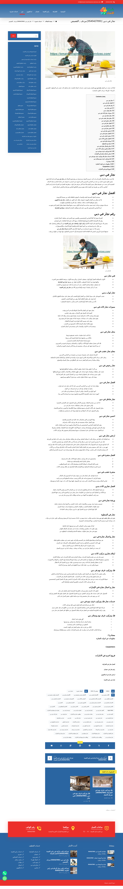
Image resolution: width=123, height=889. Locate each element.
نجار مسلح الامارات (96, 733)
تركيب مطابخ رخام (32, 86)
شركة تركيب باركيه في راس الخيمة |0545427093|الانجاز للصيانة (57, 852)
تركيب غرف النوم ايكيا (31, 74)
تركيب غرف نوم (19, 74)
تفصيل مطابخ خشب (32, 128)
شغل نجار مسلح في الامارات (53, 710)
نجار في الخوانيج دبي (54, 722)
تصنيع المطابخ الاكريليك (31, 90)
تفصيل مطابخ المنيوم (32, 124)
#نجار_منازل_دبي (74, 706)
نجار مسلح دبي (85, 733)
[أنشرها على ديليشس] (70, 745)
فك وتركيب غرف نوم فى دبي (105, 151)
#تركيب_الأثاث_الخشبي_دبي (95, 699)
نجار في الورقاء (54, 725)
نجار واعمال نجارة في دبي (105, 146)
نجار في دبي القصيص (87, 729)
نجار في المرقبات (75, 725)
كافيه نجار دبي (110, 714)
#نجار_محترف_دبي (96, 706)
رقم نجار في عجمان (109, 669)
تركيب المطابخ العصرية (18, 67)
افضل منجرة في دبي (107, 133)
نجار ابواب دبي (64, 714)
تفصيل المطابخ (21, 117)
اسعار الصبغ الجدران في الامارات (29, 51)
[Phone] (4, 873)
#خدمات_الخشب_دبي (55, 699)
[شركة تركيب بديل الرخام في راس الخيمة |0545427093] (73, 870)
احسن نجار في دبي (108, 128)
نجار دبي (69, 718)
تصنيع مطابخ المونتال (32, 113)
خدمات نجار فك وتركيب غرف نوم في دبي (101, 156)
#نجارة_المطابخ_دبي (62, 706)
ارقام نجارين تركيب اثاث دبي (105, 148)
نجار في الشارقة (62, 282)
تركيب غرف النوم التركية (20, 71)
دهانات (20, 862)
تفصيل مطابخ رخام (20, 128)
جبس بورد (35, 857)
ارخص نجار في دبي (107, 131)
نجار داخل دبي (78, 718)
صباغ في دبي (20, 144)
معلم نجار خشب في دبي (106, 118)
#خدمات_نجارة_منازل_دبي (95, 702)
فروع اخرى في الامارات (106, 169)
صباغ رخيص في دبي (18, 140)
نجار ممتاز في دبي (109, 737)
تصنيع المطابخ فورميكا (31, 105)
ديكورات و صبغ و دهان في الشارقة (29, 136)
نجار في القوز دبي (86, 725)
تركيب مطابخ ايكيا (32, 82)
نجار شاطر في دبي (108, 126)
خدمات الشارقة (107, 798)
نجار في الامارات (76, 722)
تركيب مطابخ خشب (20, 82)
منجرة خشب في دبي (107, 136)
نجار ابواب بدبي (109, 110)
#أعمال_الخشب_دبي (93, 695)
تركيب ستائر (18, 860)
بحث (13, 35)
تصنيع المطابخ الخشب (17, 94)
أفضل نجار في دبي (100, 710)
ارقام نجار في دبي (88, 710)
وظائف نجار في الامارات (97, 737)
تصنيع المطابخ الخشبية (31, 98)
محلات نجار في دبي (88, 714)
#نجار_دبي (60, 702)
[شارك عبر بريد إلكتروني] (51, 745)
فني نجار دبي (109, 108)
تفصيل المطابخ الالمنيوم (31, 121)
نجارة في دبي (34, 865)
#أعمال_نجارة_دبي (66, 695)
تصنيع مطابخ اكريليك (32, 109)
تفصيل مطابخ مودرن (19, 132)
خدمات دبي (70, 691)
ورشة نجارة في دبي (107, 141)
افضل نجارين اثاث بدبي (106, 138)
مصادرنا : (110, 161)
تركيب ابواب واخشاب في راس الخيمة (75, 223)
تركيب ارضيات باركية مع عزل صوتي (28, 59)
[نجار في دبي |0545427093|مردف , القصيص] (73, 862)
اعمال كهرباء (34, 860)
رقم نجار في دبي (109, 105)
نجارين (36, 868)
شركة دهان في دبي (62, 229)
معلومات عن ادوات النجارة (105, 164)
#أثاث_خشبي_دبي (105, 695)
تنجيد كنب (35, 862)
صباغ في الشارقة (60, 208)
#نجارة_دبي (52, 706)
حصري (20, 854)
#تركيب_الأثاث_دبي (81, 699)
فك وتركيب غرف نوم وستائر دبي (104, 159)
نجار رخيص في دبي (107, 121)
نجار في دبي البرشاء (100, 729)
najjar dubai (110, 710)
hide (103, 96)
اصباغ (20, 865)
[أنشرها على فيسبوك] (108, 745)
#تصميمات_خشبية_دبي (69, 699)
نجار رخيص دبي (110, 722)
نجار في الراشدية (109, 725)
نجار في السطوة (108, 143)
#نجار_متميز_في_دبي (108, 706)
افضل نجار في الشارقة (108, 664)
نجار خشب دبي (99, 718)
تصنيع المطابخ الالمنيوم (18, 90)
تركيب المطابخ (33, 63)
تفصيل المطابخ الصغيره (17, 121)
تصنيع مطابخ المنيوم (20, 109)
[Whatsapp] (4, 878)
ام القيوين (19, 868)
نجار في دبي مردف (75, 729)
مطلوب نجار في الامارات (75, 714)
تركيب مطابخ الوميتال (19, 78)
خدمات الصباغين (17, 857)
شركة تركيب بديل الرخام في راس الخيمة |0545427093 (58, 869)
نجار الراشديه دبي (109, 718)
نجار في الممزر (64, 725)
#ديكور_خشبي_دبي (82, 702)
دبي (58, 179)
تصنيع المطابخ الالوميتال (31, 94)
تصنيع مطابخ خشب (32, 117)
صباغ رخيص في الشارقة (31, 140)
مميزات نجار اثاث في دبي (106, 113)
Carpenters (108, 166)
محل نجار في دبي (108, 115)
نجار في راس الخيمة (65, 287)
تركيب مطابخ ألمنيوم (32, 78)
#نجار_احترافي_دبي (70, 702)
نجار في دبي (110, 100)
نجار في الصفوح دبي (98, 725)
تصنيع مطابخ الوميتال (19, 113)
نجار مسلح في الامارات (73, 733)
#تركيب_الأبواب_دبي (109, 699)
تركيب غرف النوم (32, 71)
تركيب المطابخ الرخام (31, 67)
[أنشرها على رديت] (80, 745)
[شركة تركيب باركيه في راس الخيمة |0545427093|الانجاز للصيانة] (73, 853)
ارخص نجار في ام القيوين (108, 675)
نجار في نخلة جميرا (52, 729)
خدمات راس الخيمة (16, 852)
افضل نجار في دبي (108, 103)
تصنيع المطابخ (22, 86)
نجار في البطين (66, 722)
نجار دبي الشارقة (60, 718)
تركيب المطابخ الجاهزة (21, 63)
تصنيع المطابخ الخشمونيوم (30, 101)
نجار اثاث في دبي (53, 714)
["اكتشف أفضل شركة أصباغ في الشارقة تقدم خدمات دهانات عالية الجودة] (107, 11)
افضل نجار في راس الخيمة (30, 55)
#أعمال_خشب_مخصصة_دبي (80, 695)
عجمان (36, 854)
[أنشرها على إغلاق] (99, 745)
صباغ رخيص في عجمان (31, 144)
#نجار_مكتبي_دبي (85, 706)
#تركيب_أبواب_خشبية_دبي (53, 695)
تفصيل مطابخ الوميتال (19, 124)
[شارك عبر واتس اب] (61, 745)
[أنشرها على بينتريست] (89, 745)
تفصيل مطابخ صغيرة (32, 132)
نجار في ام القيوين (60, 200)
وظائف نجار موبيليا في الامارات (81, 737)
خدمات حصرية (79, 691)
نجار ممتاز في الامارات (60, 733)
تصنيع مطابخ (20, 105)
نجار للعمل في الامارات (108, 733)
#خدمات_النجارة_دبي (108, 702)
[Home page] (56, 21)
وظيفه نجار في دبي (67, 737)
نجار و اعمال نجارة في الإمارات (104, 154)
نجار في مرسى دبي (64, 729)
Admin (107, 691)
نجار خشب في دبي (88, 718)
